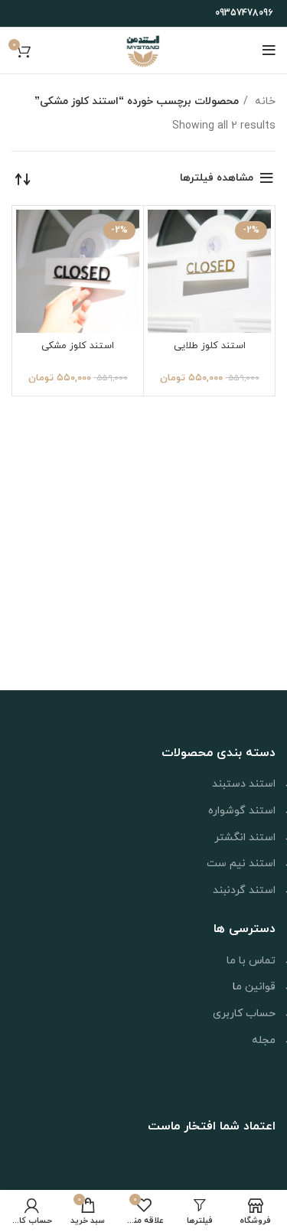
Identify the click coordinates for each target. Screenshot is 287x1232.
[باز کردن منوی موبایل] (269, 50)
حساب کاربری (244, 1013)
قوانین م (256, 986)
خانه (264, 101)
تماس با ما (251, 960)
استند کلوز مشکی (77, 346)
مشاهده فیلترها (216, 178)
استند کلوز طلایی (210, 346)
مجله (264, 1040)
